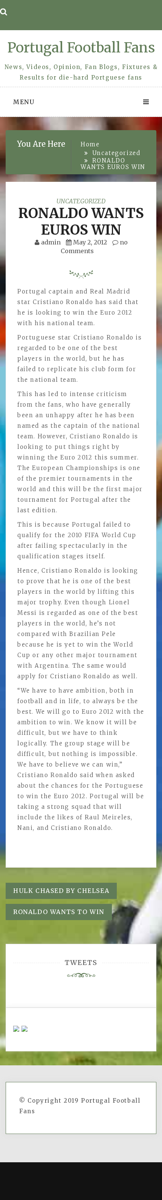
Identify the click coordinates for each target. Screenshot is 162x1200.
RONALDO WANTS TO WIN (58, 912)
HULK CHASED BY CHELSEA (61, 890)
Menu (23, 102)
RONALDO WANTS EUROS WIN (81, 221)
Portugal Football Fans (81, 47)
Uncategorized (81, 201)
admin (51, 242)
